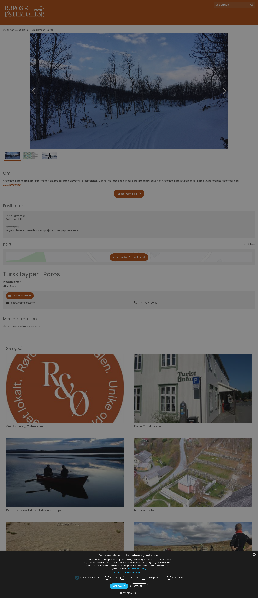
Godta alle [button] (119, 586)
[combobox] (254, 554)
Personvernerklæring (137, 568)
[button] (129, 572)
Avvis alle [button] (139, 586)
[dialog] (129, 574)
